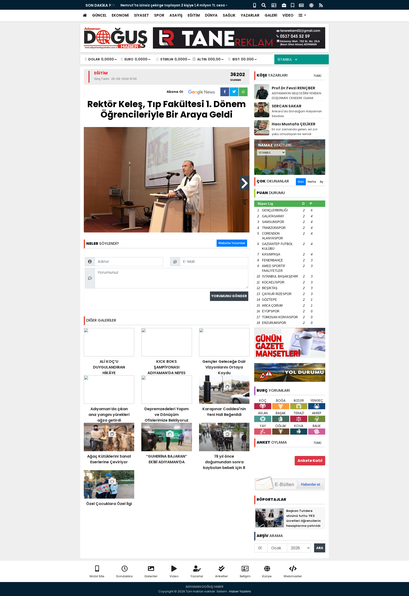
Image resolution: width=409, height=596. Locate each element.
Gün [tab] (301, 182)
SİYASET (141, 15)
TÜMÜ (317, 76)
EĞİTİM (194, 15)
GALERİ (271, 15)
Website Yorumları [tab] (231, 243)
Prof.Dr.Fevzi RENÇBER (293, 88)
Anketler (221, 576)
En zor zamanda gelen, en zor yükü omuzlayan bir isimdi (295, 131)
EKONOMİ (120, 15)
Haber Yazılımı (240, 591)
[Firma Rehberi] (284, 5)
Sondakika (124, 576)
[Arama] (263, 5)
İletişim (245, 576)
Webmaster (293, 576)
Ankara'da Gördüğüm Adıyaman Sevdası (297, 113)
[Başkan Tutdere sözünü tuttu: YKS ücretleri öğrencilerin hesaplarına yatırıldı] (269, 517)
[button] (302, 15)
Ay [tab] (321, 182)
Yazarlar (197, 576)
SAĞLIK (229, 15)
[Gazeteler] (301, 5)
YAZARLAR (250, 15)
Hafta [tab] (312, 182)
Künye (267, 576)
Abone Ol (175, 91)
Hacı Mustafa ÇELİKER (294, 124)
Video (174, 576)
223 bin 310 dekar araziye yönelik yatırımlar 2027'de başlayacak (175, 5)
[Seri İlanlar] (293, 5)
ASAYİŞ (175, 15)
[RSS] (321, 5)
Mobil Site (97, 576)
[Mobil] (254, 5)
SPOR (159, 15)
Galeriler (151, 576)
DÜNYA (211, 15)
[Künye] (311, 5)
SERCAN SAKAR (287, 106)
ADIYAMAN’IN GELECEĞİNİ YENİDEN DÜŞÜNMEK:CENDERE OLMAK (296, 95)
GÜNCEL (99, 15)
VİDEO (287, 15)
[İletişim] (274, 5)
